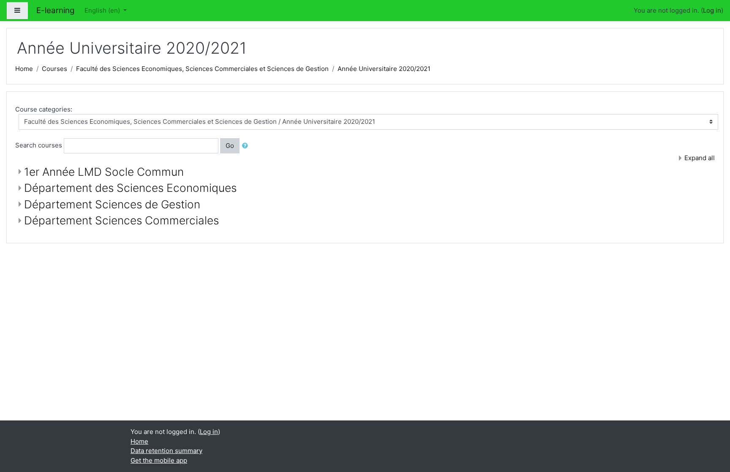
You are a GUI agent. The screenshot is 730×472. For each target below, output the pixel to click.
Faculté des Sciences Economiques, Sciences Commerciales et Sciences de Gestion (202, 69)
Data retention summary (166, 451)
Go (230, 146)
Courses (54, 69)
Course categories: (43, 109)
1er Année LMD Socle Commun (104, 171)
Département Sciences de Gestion (112, 204)
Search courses (38, 145)
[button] (246, 146)
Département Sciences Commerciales (121, 220)
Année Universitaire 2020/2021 (384, 69)
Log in (712, 10)
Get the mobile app (159, 460)
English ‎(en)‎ (103, 10)
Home (24, 69)
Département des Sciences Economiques (130, 187)
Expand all (699, 158)
